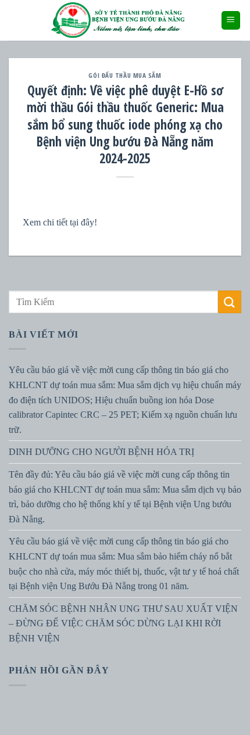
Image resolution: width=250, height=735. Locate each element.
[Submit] (229, 302)
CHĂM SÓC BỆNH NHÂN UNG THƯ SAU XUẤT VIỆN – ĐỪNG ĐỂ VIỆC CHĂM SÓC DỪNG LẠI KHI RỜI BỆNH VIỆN (123, 623)
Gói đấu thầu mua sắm (124, 75)
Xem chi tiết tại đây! (60, 222)
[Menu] (231, 20)
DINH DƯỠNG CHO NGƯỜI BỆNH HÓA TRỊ (101, 452)
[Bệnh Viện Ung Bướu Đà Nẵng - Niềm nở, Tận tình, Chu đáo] (118, 20)
